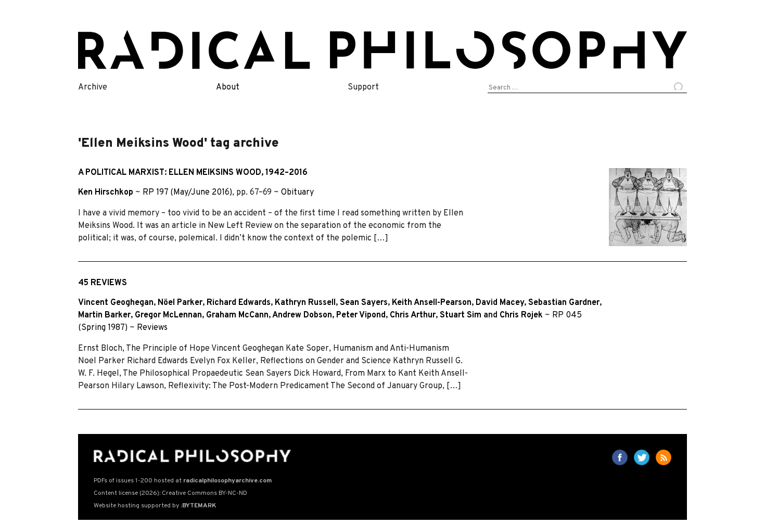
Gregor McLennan (168, 315)
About (227, 87)
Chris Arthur (413, 315)
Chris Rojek (521, 315)
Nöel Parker (180, 303)
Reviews (152, 328)
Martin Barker (104, 315)
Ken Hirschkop (105, 192)
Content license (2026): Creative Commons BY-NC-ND (170, 493)
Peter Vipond (361, 315)
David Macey (500, 303)
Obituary (297, 192)
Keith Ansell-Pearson (431, 303)
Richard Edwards (239, 303)
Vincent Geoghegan (116, 303)
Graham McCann (237, 315)
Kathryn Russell (305, 303)
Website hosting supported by (155, 506)
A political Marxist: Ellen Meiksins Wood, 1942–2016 (193, 173)
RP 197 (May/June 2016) (187, 192)
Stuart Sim (460, 315)
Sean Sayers (364, 303)
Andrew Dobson (302, 315)
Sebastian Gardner (564, 303)
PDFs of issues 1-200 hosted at (183, 481)
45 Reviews (102, 283)
